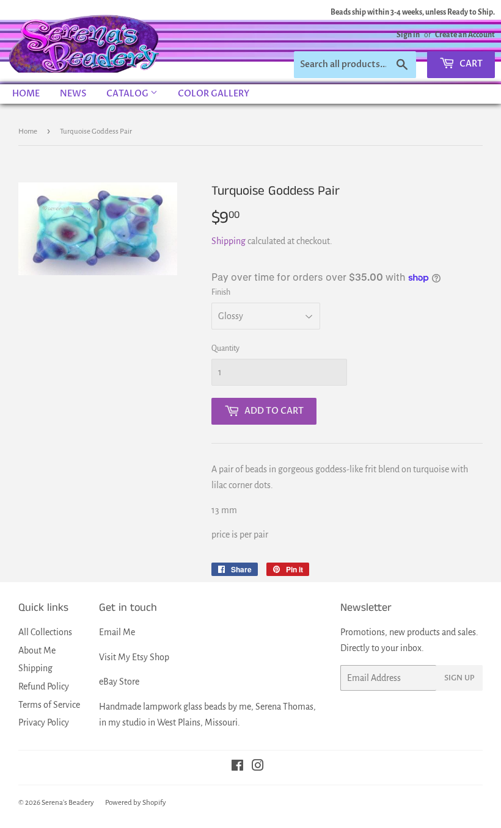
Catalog (128, 93)
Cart (470, 64)
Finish (220, 292)
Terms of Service (49, 705)
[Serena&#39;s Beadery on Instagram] (258, 767)
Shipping (228, 241)
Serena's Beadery (85, 42)
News (73, 93)
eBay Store (119, 681)
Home (26, 93)
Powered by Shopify (135, 803)
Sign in (408, 35)
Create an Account (465, 35)
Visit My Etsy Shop (134, 657)
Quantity (225, 348)
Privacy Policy (43, 722)
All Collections (45, 632)
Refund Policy (43, 686)
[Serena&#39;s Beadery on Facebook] (237, 767)
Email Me (117, 632)
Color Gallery (213, 93)
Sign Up (459, 678)
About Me (37, 650)
